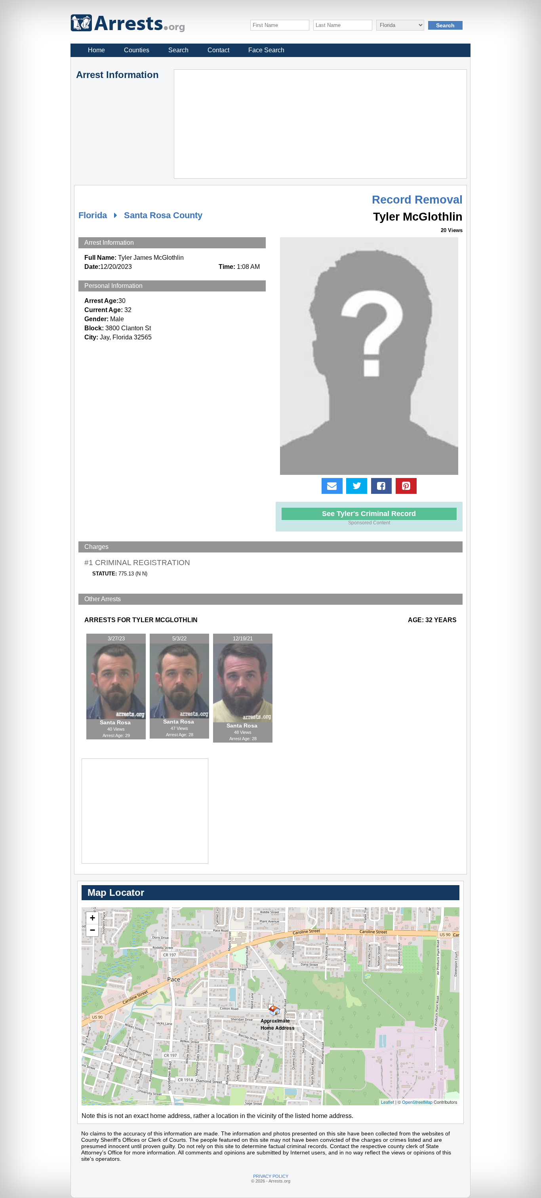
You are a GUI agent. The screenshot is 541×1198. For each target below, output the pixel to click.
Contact (218, 50)
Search (178, 50)
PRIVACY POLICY (270, 1176)
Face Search (266, 50)
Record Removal (417, 199)
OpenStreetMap (417, 1102)
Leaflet (387, 1102)
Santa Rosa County (163, 215)
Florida (92, 215)
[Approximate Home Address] (271, 1006)
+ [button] (92, 918)
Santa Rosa (116, 722)
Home (96, 50)
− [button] (92, 930)
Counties (136, 50)
